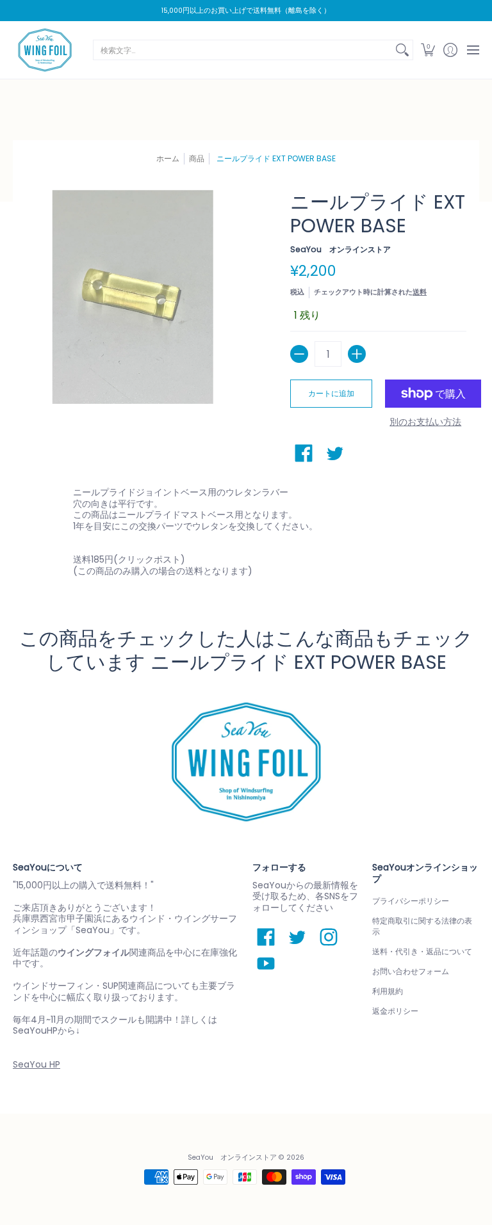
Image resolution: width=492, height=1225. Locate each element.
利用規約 (387, 991)
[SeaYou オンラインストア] (45, 50)
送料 (420, 292)
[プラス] (357, 354)
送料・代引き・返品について (422, 951)
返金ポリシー (395, 1010)
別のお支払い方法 (425, 422)
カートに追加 (331, 393)
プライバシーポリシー (410, 900)
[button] (427, 50)
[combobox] (243, 50)
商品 (196, 158)
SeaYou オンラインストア (340, 249)
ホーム (167, 158)
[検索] (402, 50)
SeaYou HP (36, 1064)
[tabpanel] (246, 534)
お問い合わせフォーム (410, 971)
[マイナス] (299, 354)
